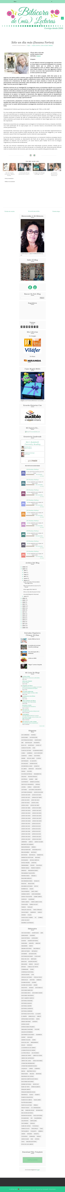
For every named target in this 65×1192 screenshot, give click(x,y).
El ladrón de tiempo (29, 453)
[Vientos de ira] (22, 450)
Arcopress (37, 948)
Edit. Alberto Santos (27, 998)
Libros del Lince (26, 1060)
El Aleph (38, 1013)
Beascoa (24, 961)
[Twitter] (34, 155)
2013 (23, 619)
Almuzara (24, 943)
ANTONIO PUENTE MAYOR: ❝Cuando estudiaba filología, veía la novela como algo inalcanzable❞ (31, 717)
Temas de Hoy (34, 904)
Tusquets (33, 1131)
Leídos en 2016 (25, 831)
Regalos (36, 881)
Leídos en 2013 (36, 826)
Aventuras (38, 740)
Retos (36, 886)
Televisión (24, 904)
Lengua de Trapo (37, 797)
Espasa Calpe (25, 1024)
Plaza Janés (37, 1099)
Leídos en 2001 (36, 810)
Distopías (37, 755)
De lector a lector (26, 705)
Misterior (24, 854)
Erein (37, 1019)
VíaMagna (32, 1136)
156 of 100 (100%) (39, 484)
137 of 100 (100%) (39, 525)
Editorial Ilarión (26, 1005)
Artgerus (34, 951)
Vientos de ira (28, 447)
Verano (23, 914)
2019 (23, 608)
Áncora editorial (31, 1141)
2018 (23, 610)
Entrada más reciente (9, 211)
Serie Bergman (36, 894)
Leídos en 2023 (36, 839)
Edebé (35, 985)
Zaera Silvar (25, 1139)
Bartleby (33, 958)
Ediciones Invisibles (27, 995)
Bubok (31, 964)
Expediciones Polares (27, 1026)
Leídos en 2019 (36, 834)
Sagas (31, 888)
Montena (38, 1073)
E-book (39, 758)
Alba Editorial (25, 938)
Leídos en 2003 (32, 658)
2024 (23, 598)
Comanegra (24, 969)
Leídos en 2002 (25, 813)
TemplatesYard (26, 1189)
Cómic (30, 755)
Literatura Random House (29, 1065)
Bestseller (28, 742)
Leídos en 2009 (36, 821)
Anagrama (24, 945)
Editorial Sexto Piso (27, 1013)
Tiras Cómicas (37, 909)
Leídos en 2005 (36, 815)
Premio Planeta (35, 867)
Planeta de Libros (26, 1099)
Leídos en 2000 (25, 810)
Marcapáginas (25, 847)
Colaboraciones (38, 750)
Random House (30, 1110)
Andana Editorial (26, 948)
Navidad (37, 857)
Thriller (30, 907)
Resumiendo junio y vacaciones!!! (30, 723)
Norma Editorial (26, 1084)
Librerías (24, 841)
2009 (24, 627)
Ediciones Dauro (37, 992)
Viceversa (24, 1136)
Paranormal (24, 865)
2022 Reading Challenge (32, 510)
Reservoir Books (26, 1115)
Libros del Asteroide (27, 1058)
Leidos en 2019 (25, 794)
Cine (34, 747)
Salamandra (37, 1118)
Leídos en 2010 (25, 823)
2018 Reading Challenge (32, 551)
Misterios (32, 854)
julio (25, 570)
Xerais (39, 1136)
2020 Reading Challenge (32, 531)
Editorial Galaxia (26, 1003)
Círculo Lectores (26, 977)
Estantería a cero (26, 766)
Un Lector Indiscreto (27, 691)
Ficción (29, 771)
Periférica (24, 1094)
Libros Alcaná (39, 841)
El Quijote (33, 760)
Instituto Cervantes (27, 784)
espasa (34, 45)
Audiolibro (24, 737)
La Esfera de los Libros (28, 1047)
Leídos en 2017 (36, 831)
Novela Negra (25, 862)
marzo (25, 578)
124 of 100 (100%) (39, 546)
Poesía (32, 865)
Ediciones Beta (25, 992)
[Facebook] (30, 155)
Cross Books (25, 974)
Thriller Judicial (26, 909)
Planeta (37, 1094)
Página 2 (33, 875)
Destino (32, 979)
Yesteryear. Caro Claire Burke (29, 702)
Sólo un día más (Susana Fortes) (31, 592)
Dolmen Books (25, 982)
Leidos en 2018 (38, 792)
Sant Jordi (34, 891)
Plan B (31, 1094)
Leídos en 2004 (25, 815)
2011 (23, 623)
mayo (25, 574)
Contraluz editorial (27, 972)
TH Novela (35, 1126)
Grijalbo (29, 1037)
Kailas (23, 1045)
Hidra (34, 1039)
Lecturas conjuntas (35, 789)
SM (31, 1118)
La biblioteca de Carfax (28, 1050)
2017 (23, 612)
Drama (23, 758)
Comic (23, 753)
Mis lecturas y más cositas (29, 721)
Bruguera (24, 964)
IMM (36, 779)
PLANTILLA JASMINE (32, 1160)
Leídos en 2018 (25, 834)
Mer (27, 471)
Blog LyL (23, 745)
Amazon (38, 943)
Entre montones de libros (29, 700)
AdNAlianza (24, 935)
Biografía (37, 742)
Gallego (23, 776)
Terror (23, 907)
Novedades (24, 860)
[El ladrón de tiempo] (22, 456)
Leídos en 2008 (25, 821)
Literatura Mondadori (28, 1063)
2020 (23, 606)
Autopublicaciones (27, 740)
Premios (23, 870)
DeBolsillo (24, 979)
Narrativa (51, 45)
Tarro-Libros (25, 901)
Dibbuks (39, 979)
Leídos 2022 (25, 805)
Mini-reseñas (25, 852)
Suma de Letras (26, 1126)
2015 (23, 616)
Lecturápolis (25, 714)
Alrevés (31, 943)
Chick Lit (38, 745)
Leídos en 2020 (25, 836)
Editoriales (24, 760)
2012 (23, 621)
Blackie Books (33, 961)
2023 (23, 600)
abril (25, 576)
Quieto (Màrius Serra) (34, 639)
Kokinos (29, 1045)
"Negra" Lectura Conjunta (35, 664)
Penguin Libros (25, 1089)
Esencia (35, 1021)
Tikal (41, 1128)
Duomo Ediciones (26, 985)
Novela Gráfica (34, 860)
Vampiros (33, 912)
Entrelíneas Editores (27, 1019)
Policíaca (39, 865)
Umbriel (40, 1131)
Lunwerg (37, 1068)
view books (42, 476)
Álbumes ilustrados (27, 922)
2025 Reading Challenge (32, 479)
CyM (32, 974)
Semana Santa (25, 894)
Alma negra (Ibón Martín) (30, 589)
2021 (23, 604)
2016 (23, 614)
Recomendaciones (26, 881)
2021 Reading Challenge (32, 520)
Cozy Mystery (38, 753)
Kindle (29, 787)
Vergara (29, 1133)
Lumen (31, 1068)
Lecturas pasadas (26, 792)
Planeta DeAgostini (27, 1097)
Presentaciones (33, 870)
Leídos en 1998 (25, 807)
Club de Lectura (26, 750)
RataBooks (39, 1110)
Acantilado (35, 932)
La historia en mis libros (28, 696)
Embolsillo (32, 1016)
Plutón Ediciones (26, 1102)
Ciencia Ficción (26, 747)
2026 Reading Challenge (32, 469)
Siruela (32, 1123)
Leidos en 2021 (25, 797)
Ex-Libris (24, 768)
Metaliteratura (26, 849)
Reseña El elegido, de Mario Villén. (30, 692)
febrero (26, 580)
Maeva (23, 1071)
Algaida (23, 940)
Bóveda (23, 966)
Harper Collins (25, 1039)
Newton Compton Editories (29, 1079)
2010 (23, 625)
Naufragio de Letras (27, 1076)
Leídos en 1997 (35, 805)
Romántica (24, 888)
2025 (23, 569)
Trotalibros (25, 1131)
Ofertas (33, 862)
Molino (32, 1073)
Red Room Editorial (27, 1112)
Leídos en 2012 (25, 826)
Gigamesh (39, 1034)
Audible (33, 734)
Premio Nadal (25, 867)
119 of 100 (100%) (39, 535)
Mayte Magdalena (29, 448)
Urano (23, 1133)
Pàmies (36, 1105)
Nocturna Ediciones (27, 1081)
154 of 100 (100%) (39, 494)
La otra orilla (25, 1052)
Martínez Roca (31, 1071)
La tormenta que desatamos (29, 706)
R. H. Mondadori (35, 1107)
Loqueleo (24, 1068)
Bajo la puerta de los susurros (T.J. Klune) (32, 586)
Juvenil (23, 787)
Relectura (31, 883)
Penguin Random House (28, 1092)
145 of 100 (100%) (39, 515)
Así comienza (25, 734)
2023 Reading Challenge (32, 500)
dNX (32, 1139)
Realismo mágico (26, 878)
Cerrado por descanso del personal (30, 711)
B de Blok (37, 956)
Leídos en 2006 (25, 818)
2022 (23, 602)
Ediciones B (38, 987)
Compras (29, 753)
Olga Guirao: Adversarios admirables (31, 677)
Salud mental (25, 891)
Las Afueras (35, 1052)
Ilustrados (24, 781)
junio (25, 572)
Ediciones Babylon (27, 990)
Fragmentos (37, 774)
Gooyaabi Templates (49, 1189)
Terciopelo (34, 1128)
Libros (31, 841)
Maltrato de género (27, 844)
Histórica (38, 45)
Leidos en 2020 (36, 794)
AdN (42, 932)
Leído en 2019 (25, 800)
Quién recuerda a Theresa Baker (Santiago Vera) (31, 582)
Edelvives (24, 987)
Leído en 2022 (25, 802)
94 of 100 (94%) (39, 474)
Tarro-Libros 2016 (36, 901)
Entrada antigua (56, 211)
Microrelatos (36, 849)
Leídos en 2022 (25, 839)
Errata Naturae (26, 1021)
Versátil (36, 1133)
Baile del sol (25, 958)
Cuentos (24, 755)
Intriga (38, 784)
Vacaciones (24, 912)
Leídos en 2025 (44, 45)
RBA (22, 1110)
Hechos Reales (32, 776)
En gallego (24, 763)
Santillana (33, 1120)
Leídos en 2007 (36, 818)
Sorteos (24, 899)
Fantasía (31, 768)
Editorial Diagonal (27, 1000)
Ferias (23, 771)
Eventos (36, 766)
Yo (35, 917)
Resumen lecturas (26, 886)
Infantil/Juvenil (34, 781)
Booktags (31, 745)
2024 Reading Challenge (32, 490)
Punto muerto (25, 682)
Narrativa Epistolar (27, 857)
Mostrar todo (41, 725)
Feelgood (38, 768)
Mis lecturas (25, 709)
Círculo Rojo (38, 977)
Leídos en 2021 (36, 836)
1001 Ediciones (25, 932)
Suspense (31, 899)
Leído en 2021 (35, 800)
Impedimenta (34, 1042)
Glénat (23, 1037)
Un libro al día (26, 676)
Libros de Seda (37, 1055)
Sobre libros (38, 896)
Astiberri (24, 953)
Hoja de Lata (25, 1042)
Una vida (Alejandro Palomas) (31, 594)
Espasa (38, 56)
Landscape (36, 787)
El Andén (24, 1016)
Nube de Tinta (25, 1086)
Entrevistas (33, 763)
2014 (23, 618)
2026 (23, 567)
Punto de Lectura (26, 1105)
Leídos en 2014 (25, 828)
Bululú (37, 964)
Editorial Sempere (26, 1011)
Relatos (23, 883)
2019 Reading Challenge (32, 541)
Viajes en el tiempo (27, 917)
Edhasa (31, 987)
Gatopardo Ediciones (27, 1034)
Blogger (38, 1169)
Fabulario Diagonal (27, 1029)
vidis (22, 1141)
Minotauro (24, 1073)
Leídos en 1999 (36, 807)
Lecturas (24, 789)
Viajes (29, 914)
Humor (31, 779)
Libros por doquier (27, 681)
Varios (40, 912)
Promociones (25, 875)
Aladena (32, 935)
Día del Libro (31, 758)
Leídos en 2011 (36, 823)
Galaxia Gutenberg (27, 1032)
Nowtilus (36, 1084)
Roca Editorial (38, 1115)
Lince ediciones (37, 1060)
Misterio (33, 852)
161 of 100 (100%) (39, 505)
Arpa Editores (25, 951)
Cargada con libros (27, 685)
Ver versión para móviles (33, 211)
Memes (34, 847)
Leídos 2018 (35, 802)
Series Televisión (26, 896)
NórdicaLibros (35, 1086)
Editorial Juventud (27, 1008)
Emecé (39, 1016)
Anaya (31, 945)
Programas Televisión (28, 873)
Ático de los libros (27, 1144)
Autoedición (33, 737)
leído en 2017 (25, 920)
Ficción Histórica (26, 774)
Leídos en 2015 (36, 828)
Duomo (34, 982)
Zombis (40, 917)
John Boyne (28, 454)
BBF (22, 742)
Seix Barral (24, 1123)
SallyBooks (24, 1120)
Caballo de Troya (33, 966)
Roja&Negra (25, 1118)
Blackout (24, 697)
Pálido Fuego (25, 1107)
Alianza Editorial (33, 940)
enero (25, 596)
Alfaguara (35, 938)
